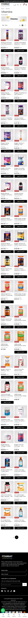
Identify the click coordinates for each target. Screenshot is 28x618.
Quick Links (14, 570)
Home (2, 8)
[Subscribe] (24, 584)
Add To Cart (7, 50)
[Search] (18, 5)
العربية (14, 4)
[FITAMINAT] (5, 4)
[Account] (21, 5)
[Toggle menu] (26, 4)
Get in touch (14, 574)
